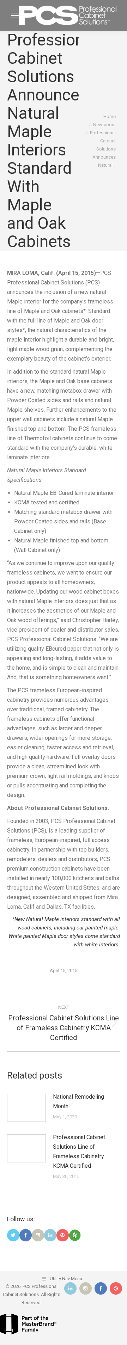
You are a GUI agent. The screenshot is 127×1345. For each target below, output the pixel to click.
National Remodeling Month (78, 1101)
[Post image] (26, 1108)
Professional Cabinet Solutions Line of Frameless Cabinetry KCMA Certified (79, 1151)
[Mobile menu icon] (15, 15)
